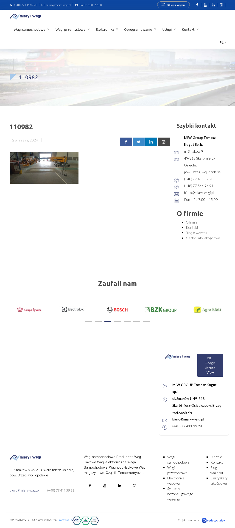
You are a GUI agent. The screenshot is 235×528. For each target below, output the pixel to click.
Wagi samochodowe (30, 29)
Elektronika (105, 29)
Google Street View (210, 367)
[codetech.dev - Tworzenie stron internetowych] (213, 520)
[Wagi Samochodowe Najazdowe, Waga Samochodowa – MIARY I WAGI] (25, 16)
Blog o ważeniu (197, 233)
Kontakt (188, 29)
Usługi (167, 29)
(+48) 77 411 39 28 (25, 5)
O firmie (192, 222)
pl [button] (222, 42)
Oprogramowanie (138, 29)
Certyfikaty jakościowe (203, 238)
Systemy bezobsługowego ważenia (180, 494)
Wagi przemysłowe (71, 29)
